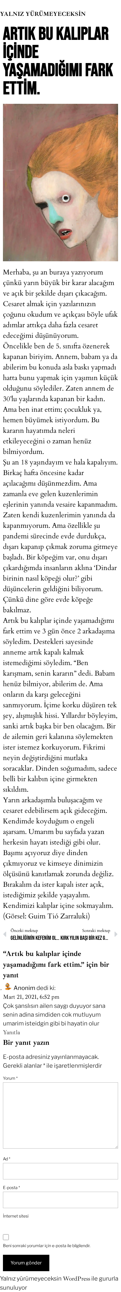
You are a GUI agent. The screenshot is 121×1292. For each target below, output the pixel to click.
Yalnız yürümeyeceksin (43, 14)
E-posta (11, 1187)
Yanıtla (11, 1032)
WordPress (76, 1278)
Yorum (10, 1078)
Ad (6, 1158)
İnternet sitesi (15, 1215)
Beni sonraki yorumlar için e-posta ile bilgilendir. (46, 1245)
